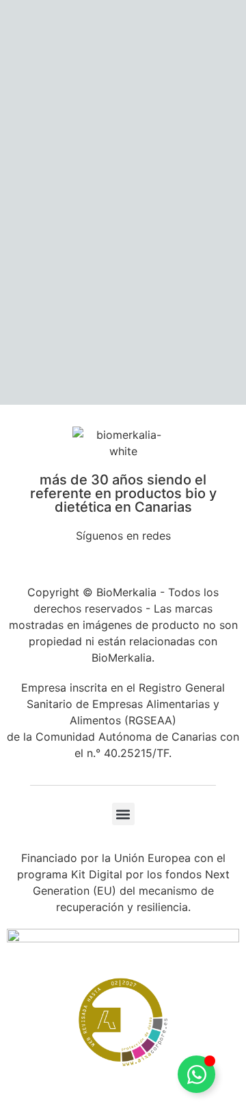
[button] (123, 814)
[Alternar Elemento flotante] (196, 1074)
